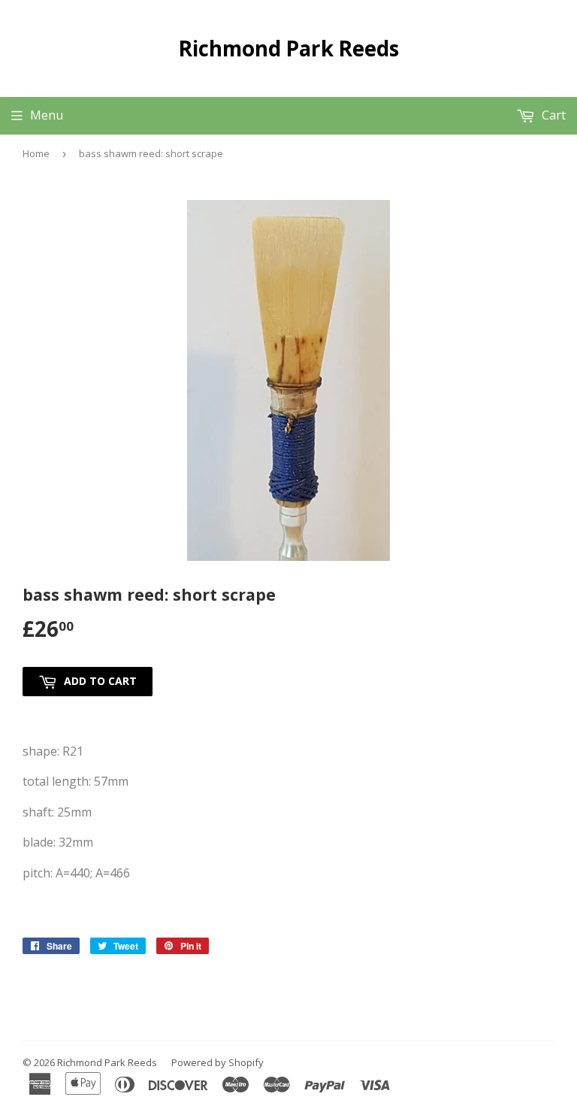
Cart (552, 115)
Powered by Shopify (217, 1062)
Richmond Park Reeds (289, 48)
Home (36, 153)
